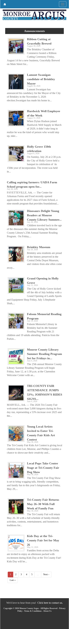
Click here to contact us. (50, 602)
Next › (46, 574)
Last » (13, 580)
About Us (47, 611)
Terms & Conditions (33, 611)
